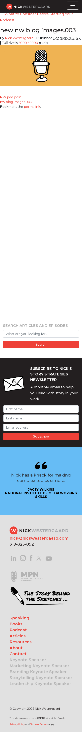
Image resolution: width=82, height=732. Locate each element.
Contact (18, 653)
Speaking (19, 618)
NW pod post (10, 97)
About (16, 647)
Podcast (18, 630)
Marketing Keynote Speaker (39, 665)
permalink (32, 107)
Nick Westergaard (19, 38)
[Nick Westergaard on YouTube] (49, 558)
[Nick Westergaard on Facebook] (31, 558)
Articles (18, 636)
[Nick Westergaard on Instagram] (23, 558)
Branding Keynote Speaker (38, 671)
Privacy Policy (17, 724)
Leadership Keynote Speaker (40, 683)
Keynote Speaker (28, 659)
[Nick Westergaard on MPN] (27, 571)
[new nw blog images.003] (41, 68)
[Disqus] (41, 159)
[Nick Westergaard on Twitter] (39, 558)
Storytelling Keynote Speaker (41, 677)
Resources (21, 641)
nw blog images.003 (16, 102)
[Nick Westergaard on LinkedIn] (14, 558)
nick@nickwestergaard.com (39, 538)
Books (16, 624)
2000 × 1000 (28, 43)
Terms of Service (39, 724)
